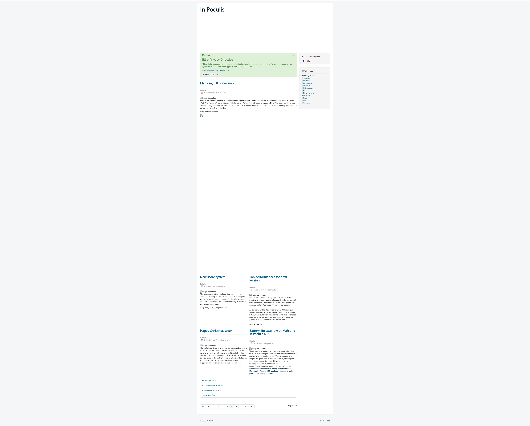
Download (306, 80)
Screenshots (307, 83)
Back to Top (325, 420)
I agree (206, 74)
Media (305, 100)
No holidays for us (209, 380)
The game (306, 78)
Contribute (306, 85)
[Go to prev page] (209, 406)
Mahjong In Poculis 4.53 (211, 390)
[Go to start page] (203, 406)
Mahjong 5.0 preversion (217, 83)
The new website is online (212, 385)
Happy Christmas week (216, 330)
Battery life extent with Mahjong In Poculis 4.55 (272, 332)
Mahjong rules (308, 88)
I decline (214, 74)
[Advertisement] (265, 33)
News (305, 98)
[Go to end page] (252, 406)
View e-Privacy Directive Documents (216, 70)
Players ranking (308, 93)
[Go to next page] (246, 406)
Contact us (307, 103)
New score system (213, 277)
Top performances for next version (268, 278)
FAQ (304, 90)
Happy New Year (208, 395)
